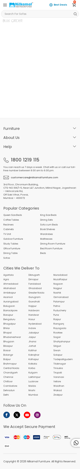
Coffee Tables (11, 219)
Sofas (6, 258)
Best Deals (60, 4)
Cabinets (8, 229)
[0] (75, 5)
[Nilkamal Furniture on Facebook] (6, 415)
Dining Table (10, 253)
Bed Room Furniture (51, 248)
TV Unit (7, 234)
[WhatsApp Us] (75, 443)
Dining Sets (46, 219)
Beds (43, 253)
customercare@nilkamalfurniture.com (34, 177)
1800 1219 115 (25, 160)
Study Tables (10, 243)
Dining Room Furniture (52, 243)
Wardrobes (46, 234)
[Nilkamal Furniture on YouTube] (27, 415)
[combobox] (40, 14)
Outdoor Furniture (13, 238)
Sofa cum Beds (49, 224)
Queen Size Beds (12, 215)
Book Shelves (47, 229)
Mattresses (46, 238)
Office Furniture (11, 248)
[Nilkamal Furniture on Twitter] (17, 415)
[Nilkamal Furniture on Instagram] (37, 415)
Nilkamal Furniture (38, 461)
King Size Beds (48, 215)
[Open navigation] (5, 5)
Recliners (8, 224)
